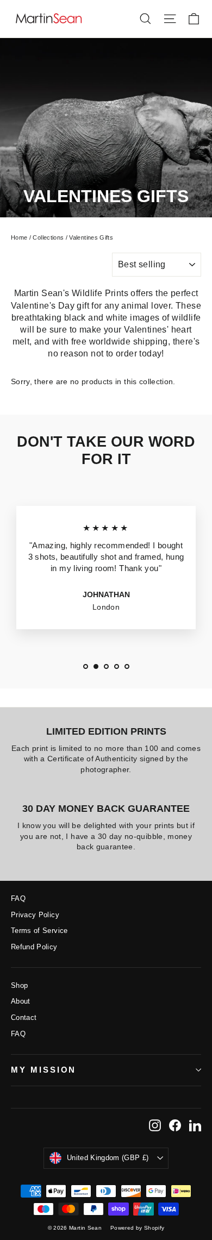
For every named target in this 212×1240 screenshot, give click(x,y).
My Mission (43, 1070)
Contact (23, 1017)
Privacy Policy (35, 915)
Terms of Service (39, 930)
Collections (48, 237)
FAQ (18, 898)
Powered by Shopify (137, 1228)
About (20, 1001)
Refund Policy (34, 947)
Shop (19, 985)
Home (19, 237)
